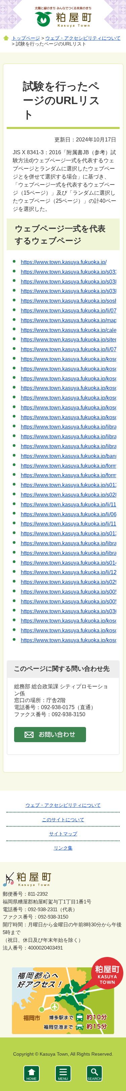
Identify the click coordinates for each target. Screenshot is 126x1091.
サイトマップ (63, 833)
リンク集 (63, 848)
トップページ (26, 38)
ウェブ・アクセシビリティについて (83, 38)
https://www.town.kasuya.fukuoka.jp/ (64, 262)
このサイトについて (63, 819)
